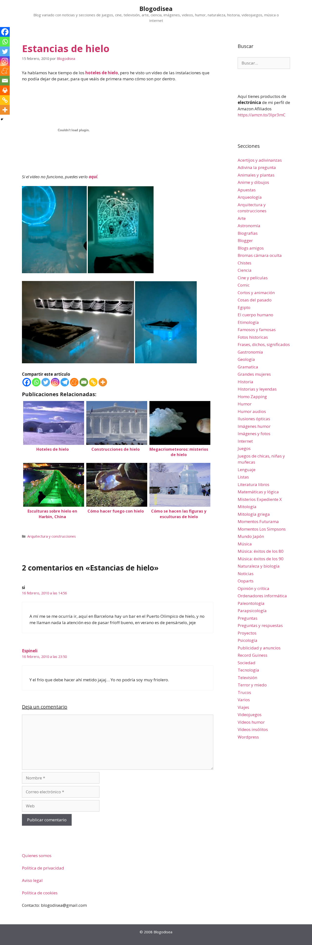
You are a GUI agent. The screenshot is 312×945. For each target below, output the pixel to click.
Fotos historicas (253, 337)
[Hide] (2, 119)
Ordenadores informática (262, 596)
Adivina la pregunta (257, 167)
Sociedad (246, 662)
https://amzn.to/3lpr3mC (261, 115)
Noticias (246, 573)
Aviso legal (32, 880)
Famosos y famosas (257, 329)
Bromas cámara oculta (260, 255)
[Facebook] (26, 382)
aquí (93, 176)
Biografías (248, 233)
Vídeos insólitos (253, 729)
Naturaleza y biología (259, 566)
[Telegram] (64, 382)
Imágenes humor (254, 426)
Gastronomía (250, 352)
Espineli (30, 651)
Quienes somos (36, 855)
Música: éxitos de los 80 (260, 551)
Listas (243, 477)
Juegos (244, 448)
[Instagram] (55, 382)
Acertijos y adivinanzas (260, 160)
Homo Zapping (252, 396)
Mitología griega (254, 514)
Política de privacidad (43, 868)
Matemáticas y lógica (258, 492)
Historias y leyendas (257, 389)
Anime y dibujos (253, 182)
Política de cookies (40, 893)
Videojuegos (250, 714)
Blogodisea (156, 8)
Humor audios (252, 411)
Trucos (244, 692)
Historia (245, 381)
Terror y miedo (252, 685)
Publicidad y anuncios (259, 648)
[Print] (5, 90)
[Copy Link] (93, 382)
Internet (245, 441)
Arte (242, 218)
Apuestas (247, 190)
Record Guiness (252, 655)
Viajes (243, 707)
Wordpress (248, 737)
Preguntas (247, 618)
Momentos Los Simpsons (262, 529)
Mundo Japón (251, 536)
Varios (244, 699)
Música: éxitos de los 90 (260, 558)
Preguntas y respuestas (260, 625)
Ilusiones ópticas (254, 418)
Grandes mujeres (254, 374)
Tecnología (248, 670)
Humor (245, 404)
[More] (102, 382)
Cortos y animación (256, 292)
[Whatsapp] (36, 382)
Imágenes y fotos (254, 433)
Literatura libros (253, 484)
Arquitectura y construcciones (51, 536)
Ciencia (245, 270)
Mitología (247, 506)
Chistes (244, 263)
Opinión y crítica (253, 588)
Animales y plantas (256, 175)
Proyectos (247, 633)
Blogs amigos (251, 248)
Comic (244, 285)
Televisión (247, 677)
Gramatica (248, 367)
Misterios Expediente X (260, 499)
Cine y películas (253, 278)
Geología (246, 359)
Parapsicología (252, 610)
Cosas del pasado (255, 300)
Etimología (248, 322)
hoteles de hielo (101, 72)
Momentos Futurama (258, 521)
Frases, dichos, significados (264, 344)
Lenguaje (246, 469)
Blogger (245, 240)
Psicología (247, 640)
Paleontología (251, 603)
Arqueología (250, 197)
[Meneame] (74, 382)
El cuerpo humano (255, 315)
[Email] (83, 382)
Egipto (244, 307)
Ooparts (246, 581)
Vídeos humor (251, 722)
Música (245, 544)
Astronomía (249, 225)
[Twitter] (45, 382)
